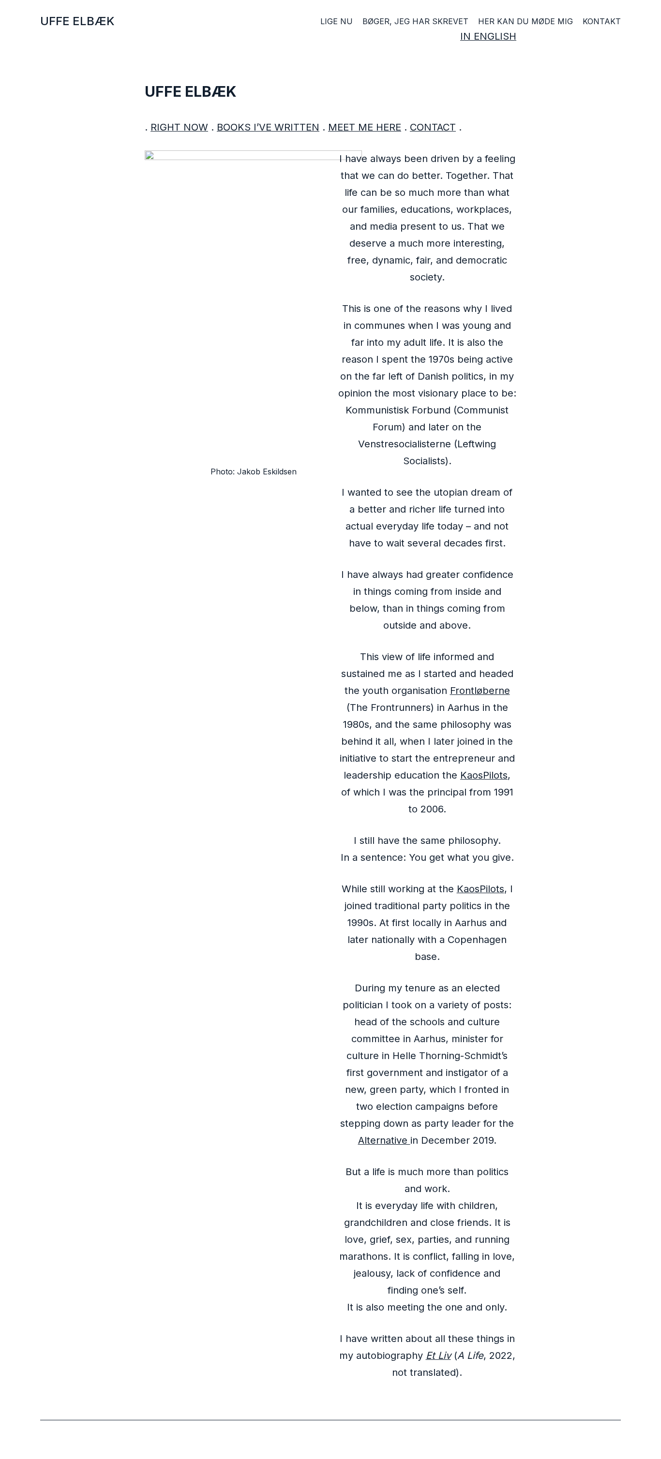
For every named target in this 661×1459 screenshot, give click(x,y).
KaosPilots (484, 775)
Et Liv (438, 1355)
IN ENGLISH (488, 36)
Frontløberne (480, 690)
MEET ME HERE (364, 127)
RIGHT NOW (179, 127)
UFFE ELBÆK (77, 21)
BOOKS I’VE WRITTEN (268, 127)
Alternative (384, 1140)
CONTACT (433, 127)
